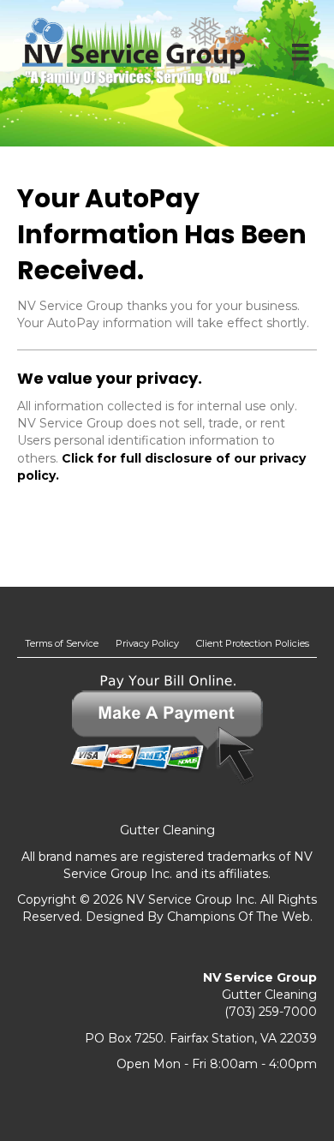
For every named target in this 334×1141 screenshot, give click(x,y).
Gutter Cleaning (167, 830)
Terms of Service (61, 643)
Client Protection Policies (252, 643)
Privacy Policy (147, 643)
